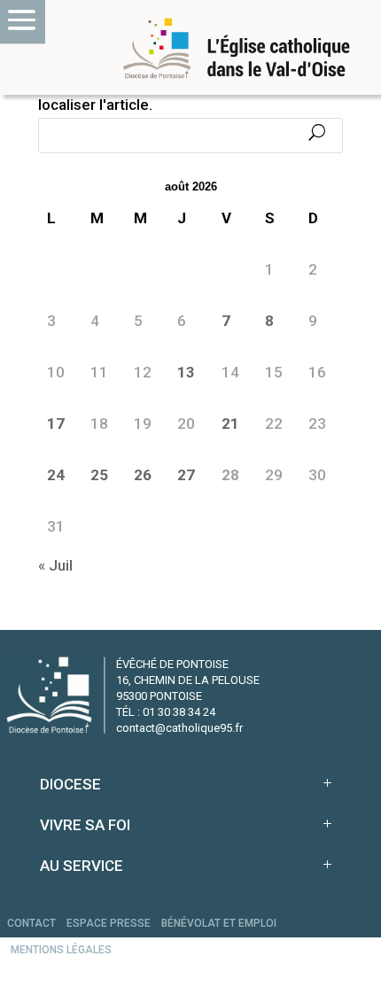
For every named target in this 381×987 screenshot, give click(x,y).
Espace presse (108, 923)
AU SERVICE (81, 865)
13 (186, 372)
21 (230, 423)
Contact (31, 923)
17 (56, 423)
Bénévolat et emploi (218, 923)
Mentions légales (61, 950)
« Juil (55, 565)
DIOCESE (70, 784)
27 (186, 475)
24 (56, 475)
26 (143, 475)
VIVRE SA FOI (85, 825)
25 (99, 475)
